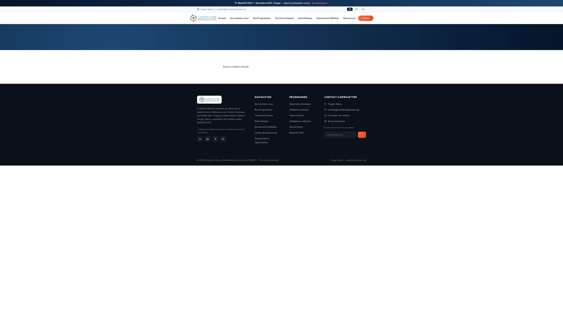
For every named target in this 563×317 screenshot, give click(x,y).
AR (363, 9)
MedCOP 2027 (296, 132)
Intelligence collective (300, 121)
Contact (366, 18)
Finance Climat (296, 115)
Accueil (222, 18)
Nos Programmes (262, 18)
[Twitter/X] (200, 139)
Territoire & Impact (284, 18)
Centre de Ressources (266, 132)
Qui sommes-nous (239, 18)
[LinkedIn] (208, 139)
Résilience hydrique (299, 109)
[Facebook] (215, 139)
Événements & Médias (328, 18)
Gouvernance (296, 127)
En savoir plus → (320, 3)
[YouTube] (223, 139)
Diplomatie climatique (300, 104)
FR (350, 9)
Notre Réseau (305, 18)
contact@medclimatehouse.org (231, 9)
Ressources (349, 18)
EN (356, 9)
